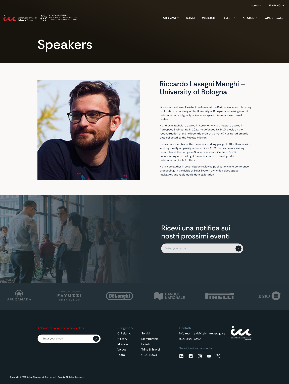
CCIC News (149, 355)
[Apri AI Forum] (256, 18)
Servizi (145, 333)
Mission (122, 344)
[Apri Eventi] (234, 18)
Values (121, 349)
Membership (150, 339)
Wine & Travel (150, 349)
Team (121, 355)
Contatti (256, 5)
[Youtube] (209, 356)
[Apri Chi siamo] (178, 18)
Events (146, 344)
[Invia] (238, 249)
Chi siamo (124, 333)
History (122, 339)
